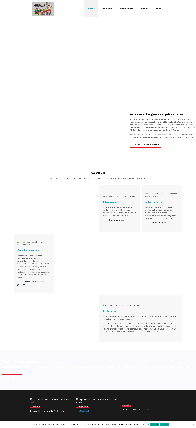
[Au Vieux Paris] (43, 8)
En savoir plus (116, 220)
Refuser (164, 424)
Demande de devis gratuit (145, 145)
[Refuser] (193, 424)
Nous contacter (12, 377)
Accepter (155, 424)
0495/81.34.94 (82, 411)
